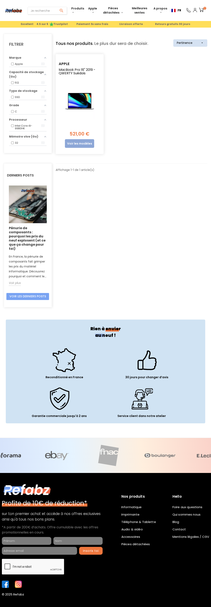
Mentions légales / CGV (190, 537)
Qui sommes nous (186, 514)
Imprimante (130, 514)
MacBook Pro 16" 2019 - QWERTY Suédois (77, 71)
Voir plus (15, 283)
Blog (175, 522)
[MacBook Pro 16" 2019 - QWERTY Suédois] (80, 101)
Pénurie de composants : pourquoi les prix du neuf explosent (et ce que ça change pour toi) (27, 238)
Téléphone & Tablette (138, 522)
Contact (179, 529)
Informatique (131, 507)
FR (179, 10)
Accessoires (130, 537)
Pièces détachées (135, 544)
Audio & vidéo (132, 529)
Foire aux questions (187, 507)
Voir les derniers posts (27, 296)
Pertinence (190, 43)
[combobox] (176, 10)
